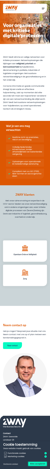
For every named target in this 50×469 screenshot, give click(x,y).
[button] (43, 8)
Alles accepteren (37, 464)
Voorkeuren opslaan (10, 464)
